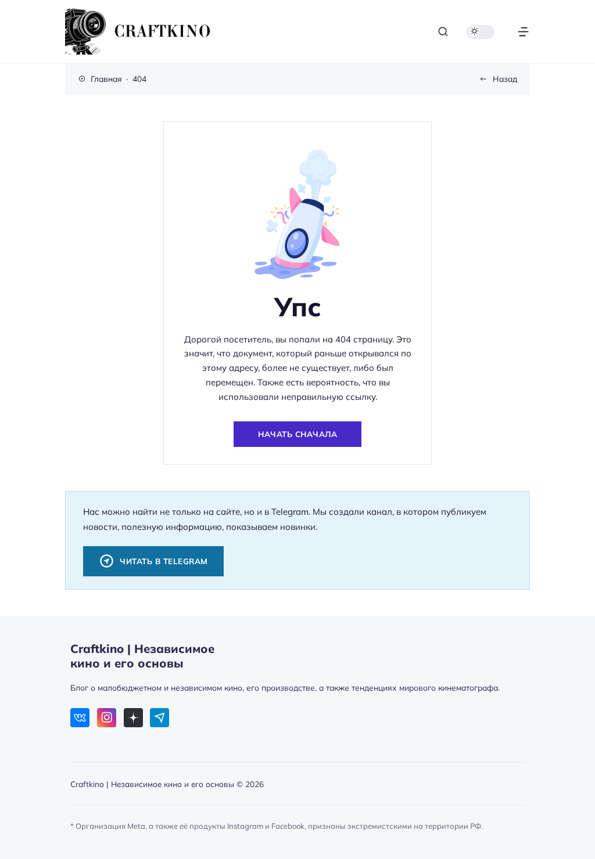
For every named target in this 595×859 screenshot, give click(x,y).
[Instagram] (106, 717)
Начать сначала (297, 434)
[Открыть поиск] (443, 32)
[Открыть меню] (523, 32)
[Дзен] (133, 717)
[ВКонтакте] (79, 717)
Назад (505, 79)
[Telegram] (159, 717)
